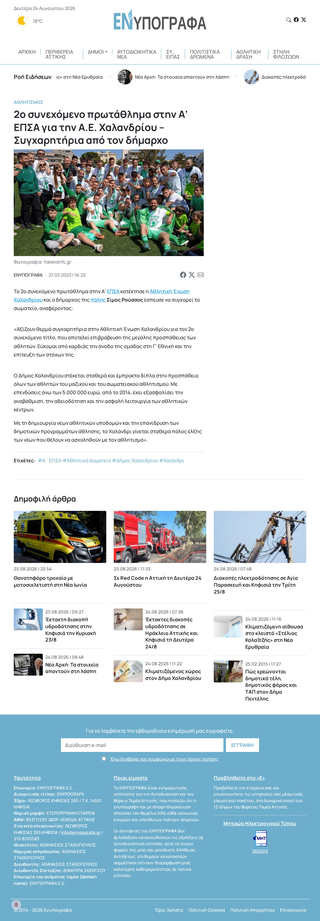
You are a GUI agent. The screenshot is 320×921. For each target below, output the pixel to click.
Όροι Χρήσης (169, 910)
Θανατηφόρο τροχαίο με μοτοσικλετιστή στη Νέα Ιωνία (50, 581)
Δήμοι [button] (96, 51)
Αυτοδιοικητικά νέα (136, 54)
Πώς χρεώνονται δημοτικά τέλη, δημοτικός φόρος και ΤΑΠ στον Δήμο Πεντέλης (271, 685)
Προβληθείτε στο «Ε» (239, 777)
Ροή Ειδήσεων (33, 76)
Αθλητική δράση (248, 54)
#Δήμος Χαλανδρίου (135, 460)
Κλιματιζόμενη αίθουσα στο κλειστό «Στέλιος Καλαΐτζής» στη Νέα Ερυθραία (274, 636)
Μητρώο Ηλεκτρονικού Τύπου (259, 823)
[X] (303, 19)
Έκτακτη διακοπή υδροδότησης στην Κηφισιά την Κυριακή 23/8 (70, 629)
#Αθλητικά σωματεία (86, 460)
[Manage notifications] (16, 905)
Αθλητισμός (28, 102)
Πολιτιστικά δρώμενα (205, 54)
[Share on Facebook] (183, 275)
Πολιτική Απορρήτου (252, 910)
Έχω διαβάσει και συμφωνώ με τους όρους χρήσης (164, 759)
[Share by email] (201, 275)
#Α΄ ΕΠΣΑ (50, 460)
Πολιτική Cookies (206, 910)
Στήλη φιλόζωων (286, 54)
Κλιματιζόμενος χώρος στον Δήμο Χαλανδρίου (173, 674)
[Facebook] (296, 19)
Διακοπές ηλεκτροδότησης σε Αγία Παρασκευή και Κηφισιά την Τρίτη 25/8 (256, 584)
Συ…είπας (173, 54)
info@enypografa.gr (81, 832)
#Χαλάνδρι (171, 460)
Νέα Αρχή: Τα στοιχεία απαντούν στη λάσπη (71, 668)
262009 (260, 851)
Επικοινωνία (293, 910)
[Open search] (288, 20)
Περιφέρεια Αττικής (59, 54)
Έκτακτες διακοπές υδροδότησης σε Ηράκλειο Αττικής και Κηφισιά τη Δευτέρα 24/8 (171, 633)
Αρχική (27, 51)
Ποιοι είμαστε (131, 777)
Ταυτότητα (27, 777)
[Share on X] (192, 275)
